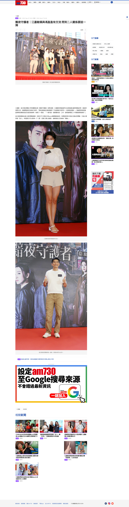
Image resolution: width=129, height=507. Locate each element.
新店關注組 (110, 47)
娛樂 (17, 18)
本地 (93, 121)
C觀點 (101, 50)
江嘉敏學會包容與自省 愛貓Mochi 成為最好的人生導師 (27, 478)
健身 (101, 54)
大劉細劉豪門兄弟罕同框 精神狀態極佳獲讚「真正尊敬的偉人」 (102, 161)
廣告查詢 (17, 503)
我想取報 (23, 503)
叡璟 (107, 50)
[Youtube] (112, 503)
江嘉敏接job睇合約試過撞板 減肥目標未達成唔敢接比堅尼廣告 (27, 456)
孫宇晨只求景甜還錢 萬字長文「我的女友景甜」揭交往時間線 (102, 99)
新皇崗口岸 (102, 47)
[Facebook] (106, 503)
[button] (90, 2)
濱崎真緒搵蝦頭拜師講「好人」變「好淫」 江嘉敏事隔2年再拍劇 (50, 435)
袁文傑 (25, 409)
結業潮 (94, 47)
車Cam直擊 (107, 44)
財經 (93, 81)
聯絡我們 (36, 503)
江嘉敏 (18, 409)
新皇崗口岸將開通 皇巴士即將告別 (101, 119)
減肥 (107, 54)
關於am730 (29, 503)
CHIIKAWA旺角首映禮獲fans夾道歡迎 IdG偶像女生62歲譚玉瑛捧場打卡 (27, 435)
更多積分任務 (72, 497)
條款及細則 (65, 503)
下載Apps (41, 503)
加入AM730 (48, 503)
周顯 (112, 54)
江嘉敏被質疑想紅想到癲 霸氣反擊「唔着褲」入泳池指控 (74, 456)
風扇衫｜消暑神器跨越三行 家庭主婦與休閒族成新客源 (102, 78)
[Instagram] (109, 503)
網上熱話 (95, 50)
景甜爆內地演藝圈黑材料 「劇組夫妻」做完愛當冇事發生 (102, 139)
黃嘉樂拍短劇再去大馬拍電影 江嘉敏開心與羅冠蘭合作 (75, 435)
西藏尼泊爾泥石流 (97, 44)
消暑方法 (95, 54)
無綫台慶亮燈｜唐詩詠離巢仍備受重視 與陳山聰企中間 (37, 359)
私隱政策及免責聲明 (57, 503)
